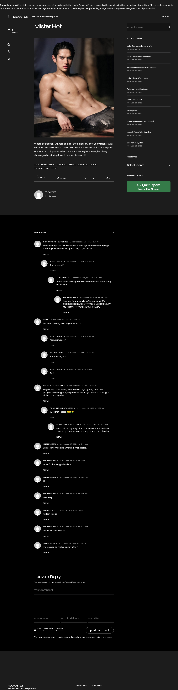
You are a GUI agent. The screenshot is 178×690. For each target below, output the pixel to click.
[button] (9, 16)
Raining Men (132, 110)
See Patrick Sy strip (135, 143)
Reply (46, 254)
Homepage (81, 686)
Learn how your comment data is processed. (92, 637)
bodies (61, 165)
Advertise (97, 686)
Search (167, 27)
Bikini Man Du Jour (134, 100)
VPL (54, 168)
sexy (93, 165)
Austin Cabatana (45, 165)
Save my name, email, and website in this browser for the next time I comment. (52, 629)
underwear (42, 168)
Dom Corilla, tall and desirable (139, 57)
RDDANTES (20, 16)
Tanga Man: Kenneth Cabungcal (140, 121)
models (82, 165)
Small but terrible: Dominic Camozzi (141, 67)
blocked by (148, 186)
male (72, 165)
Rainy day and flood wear (138, 89)
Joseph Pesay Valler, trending (139, 132)
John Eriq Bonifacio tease (137, 78)
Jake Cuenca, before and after (140, 46)
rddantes (50, 192)
